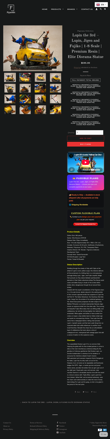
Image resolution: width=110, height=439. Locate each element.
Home (44, 9)
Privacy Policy (8, 429)
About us (6, 426)
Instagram (63, 429)
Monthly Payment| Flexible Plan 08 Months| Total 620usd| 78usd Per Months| (85, 101)
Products (56, 9)
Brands (71, 9)
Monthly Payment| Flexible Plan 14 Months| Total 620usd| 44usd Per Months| (85, 123)
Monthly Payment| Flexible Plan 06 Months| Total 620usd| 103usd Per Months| (85, 93)
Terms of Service (36, 423)
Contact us (87, 9)
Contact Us (7, 423)
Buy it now (85, 144)
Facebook (62, 423)
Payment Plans (85, 75)
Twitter (62, 426)
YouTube (62, 433)
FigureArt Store (101, 423)
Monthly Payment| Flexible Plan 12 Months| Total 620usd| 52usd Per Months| (85, 116)
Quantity (71, 132)
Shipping (77, 67)
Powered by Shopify (100, 425)
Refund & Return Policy (38, 426)
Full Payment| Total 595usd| (85, 80)
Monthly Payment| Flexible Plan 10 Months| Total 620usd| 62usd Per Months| (85, 108)
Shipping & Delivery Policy (39, 429)
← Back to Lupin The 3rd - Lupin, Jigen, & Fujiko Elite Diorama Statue (55, 402)
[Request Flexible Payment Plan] (85, 223)
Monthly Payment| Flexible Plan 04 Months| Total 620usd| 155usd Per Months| (86, 86)
